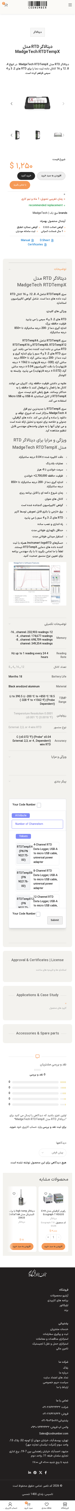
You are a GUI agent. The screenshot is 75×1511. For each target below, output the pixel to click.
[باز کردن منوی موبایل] (70, 5)
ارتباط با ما (62, 1387)
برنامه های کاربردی (58, 1301)
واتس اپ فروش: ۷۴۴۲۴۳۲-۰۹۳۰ (49, 1427)
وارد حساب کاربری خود (29, 1127)
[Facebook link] (45, 1473)
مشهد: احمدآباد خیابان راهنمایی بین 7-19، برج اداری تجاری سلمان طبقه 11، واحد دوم (38, 1453)
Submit (55, 920)
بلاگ (65, 1368)
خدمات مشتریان (59, 1329)
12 (22, 667)
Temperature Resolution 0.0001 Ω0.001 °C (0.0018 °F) (33, 716)
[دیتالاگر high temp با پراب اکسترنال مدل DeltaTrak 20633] (22, 1198)
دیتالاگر (37, 32)
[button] (63, 104)
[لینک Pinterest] (35, 1473)
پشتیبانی (63, 1324)
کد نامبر (47, 1486)
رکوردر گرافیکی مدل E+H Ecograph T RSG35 (53, 1212)
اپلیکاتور (64, 1305)
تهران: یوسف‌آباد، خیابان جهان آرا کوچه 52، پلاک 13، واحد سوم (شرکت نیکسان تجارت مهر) (38, 1442)
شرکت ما (63, 1362)
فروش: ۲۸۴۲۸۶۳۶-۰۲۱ (55, 1414)
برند (66, 1310)
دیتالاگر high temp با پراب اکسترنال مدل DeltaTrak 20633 (22, 1214)
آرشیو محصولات (59, 1296)
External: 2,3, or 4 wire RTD (25, 727)
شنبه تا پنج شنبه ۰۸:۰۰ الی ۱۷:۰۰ (50, 1462)
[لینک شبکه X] (40, 1473)
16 (17, 667)
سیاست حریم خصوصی (55, 1382)
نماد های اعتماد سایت (55, 1377)
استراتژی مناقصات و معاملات (52, 1339)
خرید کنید (26, 176)
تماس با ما (62, 1400)
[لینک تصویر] (37, 1273)
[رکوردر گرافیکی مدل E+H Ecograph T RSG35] (53, 1198)
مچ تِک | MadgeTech (45, 213)
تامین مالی (62, 1349)
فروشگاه (63, 1290)
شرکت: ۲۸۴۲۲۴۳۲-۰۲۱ (55, 1407)
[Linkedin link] (29, 1473)
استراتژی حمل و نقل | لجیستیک (50, 1344)
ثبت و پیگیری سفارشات (55, 1334)
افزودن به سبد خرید (51, 176)
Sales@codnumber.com (53, 1434)
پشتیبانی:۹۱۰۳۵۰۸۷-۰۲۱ (55, 1420)
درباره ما (63, 1373)
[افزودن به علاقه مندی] (45, 1193)
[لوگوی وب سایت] (37, 5)
